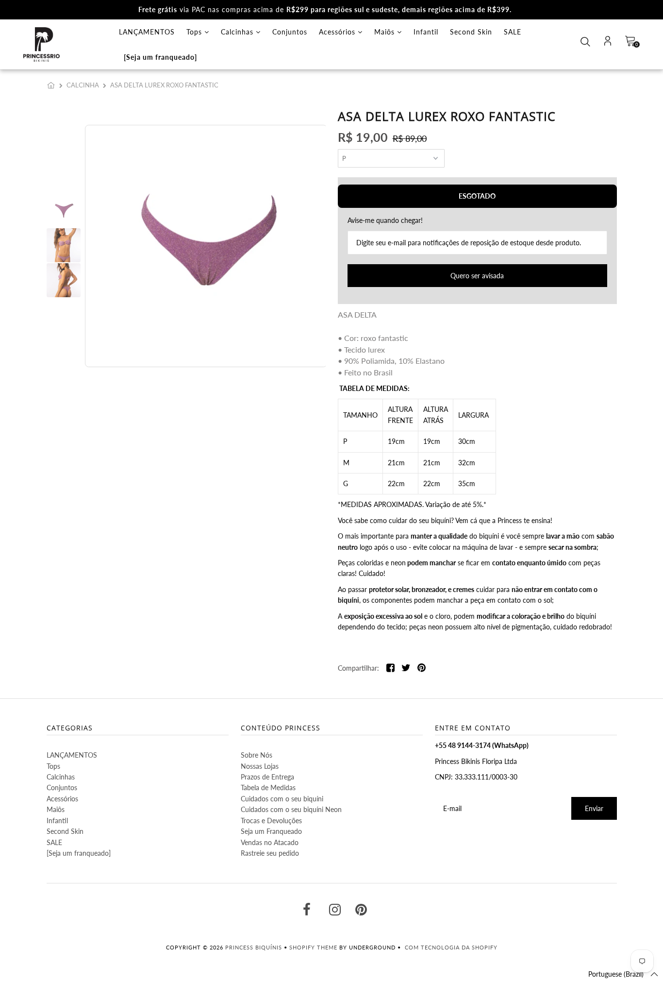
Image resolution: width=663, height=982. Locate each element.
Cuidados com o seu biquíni (282, 799)
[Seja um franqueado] (160, 57)
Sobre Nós (256, 755)
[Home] (53, 85)
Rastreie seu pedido (270, 853)
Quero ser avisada (477, 275)
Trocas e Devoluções (271, 820)
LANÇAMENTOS (147, 32)
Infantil (426, 32)
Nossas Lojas (260, 766)
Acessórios (338, 32)
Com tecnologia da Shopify (451, 947)
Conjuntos (289, 32)
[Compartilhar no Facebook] (390, 668)
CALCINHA (82, 85)
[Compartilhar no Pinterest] (421, 668)
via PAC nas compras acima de (325, 9)
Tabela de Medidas (268, 787)
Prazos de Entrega (267, 777)
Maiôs (385, 32)
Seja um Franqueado (271, 831)
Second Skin (471, 32)
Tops (195, 32)
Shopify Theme (313, 947)
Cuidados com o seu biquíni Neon (291, 809)
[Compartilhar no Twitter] (406, 668)
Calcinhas (238, 32)
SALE (512, 32)
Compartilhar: (358, 668)
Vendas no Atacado (269, 842)
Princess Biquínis (253, 947)
